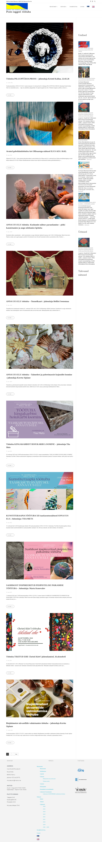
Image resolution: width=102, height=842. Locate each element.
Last (16, 754)
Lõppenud (42, 804)
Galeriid (42, 774)
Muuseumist (40, 766)
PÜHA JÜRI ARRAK (82, 140)
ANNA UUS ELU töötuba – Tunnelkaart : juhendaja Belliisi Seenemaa (37, 301)
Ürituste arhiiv (46, 781)
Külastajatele (43, 786)
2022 (44, 816)
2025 (44, 809)
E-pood (38, 833)
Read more (80, 100)
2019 (44, 824)
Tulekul (42, 801)
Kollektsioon (43, 771)
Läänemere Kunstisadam (46, 792)
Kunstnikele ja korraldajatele (46, 789)
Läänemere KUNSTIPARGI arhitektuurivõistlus (54, 794)
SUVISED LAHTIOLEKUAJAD (85, 168)
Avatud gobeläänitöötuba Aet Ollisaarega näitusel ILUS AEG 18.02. (36, 151)
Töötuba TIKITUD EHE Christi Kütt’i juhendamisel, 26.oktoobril (36, 656)
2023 (44, 814)
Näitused (39, 797)
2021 (44, 819)
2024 (44, 811)
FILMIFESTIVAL (41, 830)
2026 (44, 806)
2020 (44, 822)
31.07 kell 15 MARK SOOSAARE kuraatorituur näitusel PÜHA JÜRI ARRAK (85, 50)
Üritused (42, 776)
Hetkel (41, 799)
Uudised (42, 784)
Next (12, 754)
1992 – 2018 (46, 827)
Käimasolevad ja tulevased (49, 778)
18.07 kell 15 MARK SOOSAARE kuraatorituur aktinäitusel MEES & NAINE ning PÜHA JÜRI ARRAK (85, 114)
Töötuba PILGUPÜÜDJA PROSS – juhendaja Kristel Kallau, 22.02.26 (37, 79)
